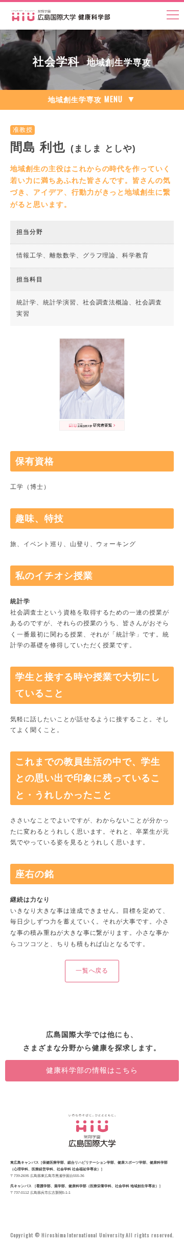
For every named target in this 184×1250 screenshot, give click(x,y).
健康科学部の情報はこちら (92, 1070)
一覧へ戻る (92, 970)
